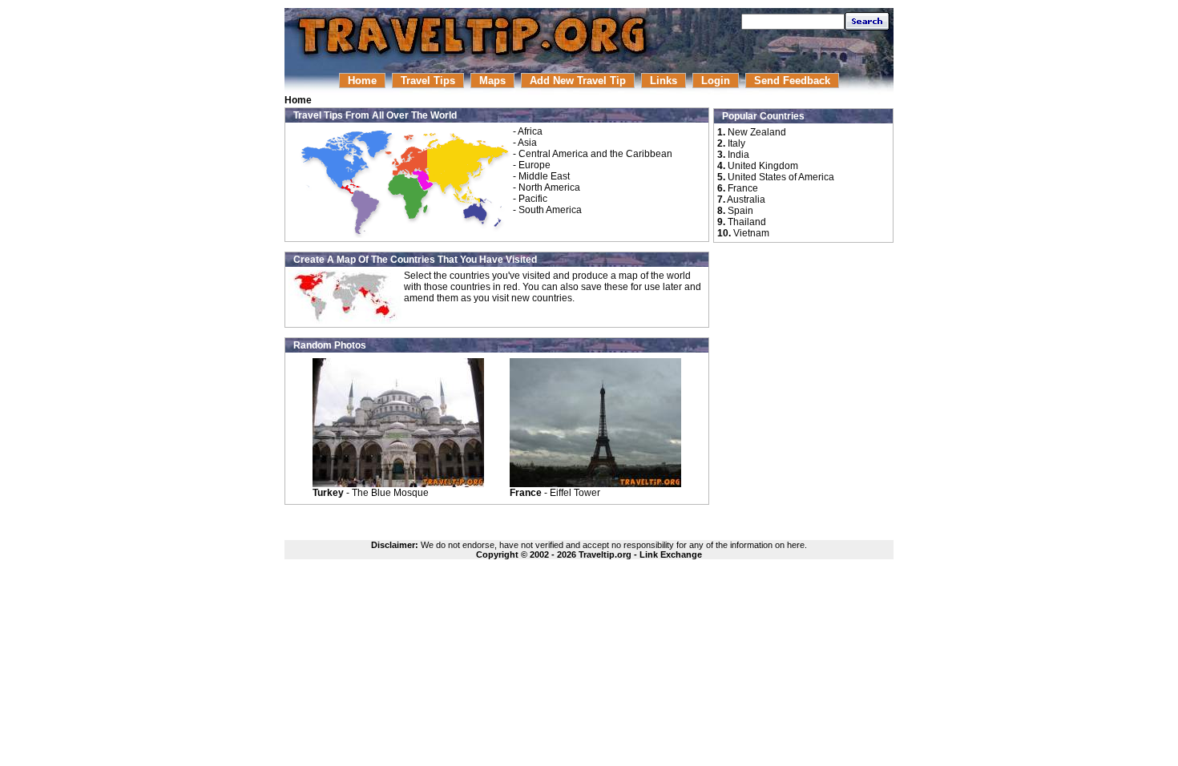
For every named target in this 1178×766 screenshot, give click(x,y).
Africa (530, 131)
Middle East (544, 176)
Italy (736, 143)
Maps (492, 81)
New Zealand (757, 132)
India (738, 154)
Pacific (532, 198)
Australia (746, 199)
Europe (534, 165)
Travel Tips (428, 81)
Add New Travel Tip (578, 81)
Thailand (747, 222)
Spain (740, 210)
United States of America (781, 177)
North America (549, 187)
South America (550, 210)
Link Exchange (670, 554)
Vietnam (751, 233)
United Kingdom (763, 165)
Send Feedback (792, 81)
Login (715, 81)
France (743, 188)
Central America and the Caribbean (595, 153)
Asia (527, 142)
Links (663, 81)
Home (362, 81)
